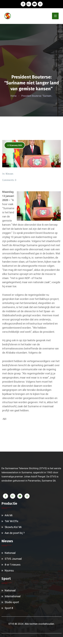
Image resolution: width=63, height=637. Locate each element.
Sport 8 (9, 608)
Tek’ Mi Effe (11, 521)
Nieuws (9, 173)
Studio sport (12, 602)
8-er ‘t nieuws (13, 564)
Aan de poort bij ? (15, 532)
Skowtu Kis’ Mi (13, 527)
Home (13, 95)
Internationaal (13, 596)
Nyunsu (9, 570)
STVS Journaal (13, 558)
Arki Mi (8, 515)
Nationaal (10, 552)
